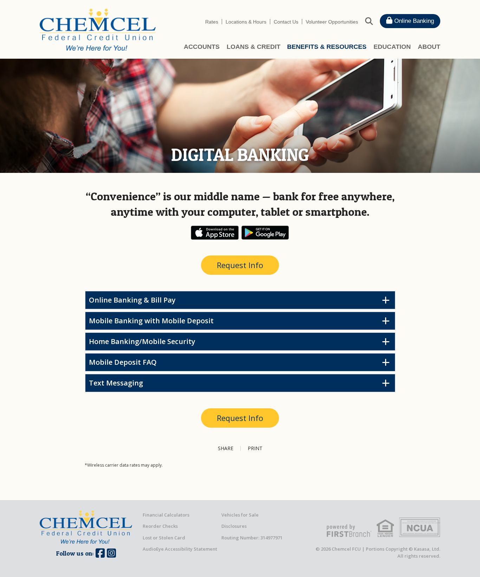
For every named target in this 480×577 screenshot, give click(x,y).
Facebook (100, 553)
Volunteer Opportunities (332, 22)
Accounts (202, 46)
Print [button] (255, 448)
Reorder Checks (160, 526)
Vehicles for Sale (240, 515)
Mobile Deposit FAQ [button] (123, 362)
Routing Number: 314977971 (252, 537)
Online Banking (413, 21)
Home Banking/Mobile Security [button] (142, 341)
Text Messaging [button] (116, 383)
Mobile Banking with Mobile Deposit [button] (151, 320)
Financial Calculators (166, 515)
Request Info (240, 265)
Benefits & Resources (327, 46)
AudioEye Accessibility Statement (180, 549)
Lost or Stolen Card (164, 537)
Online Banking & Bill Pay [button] (132, 300)
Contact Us (286, 22)
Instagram (111, 553)
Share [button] (225, 448)
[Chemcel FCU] (98, 29)
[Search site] (369, 20)
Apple (215, 233)
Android (265, 233)
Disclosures (234, 526)
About (429, 46)
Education (392, 46)
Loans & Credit (253, 46)
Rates (211, 22)
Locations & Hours (246, 22)
